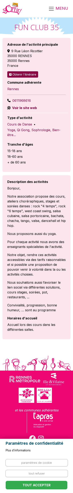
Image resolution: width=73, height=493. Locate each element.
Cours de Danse (19, 124)
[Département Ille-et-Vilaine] (53, 379)
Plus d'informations (18, 450)
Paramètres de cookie (36, 462)
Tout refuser (37, 473)
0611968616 (21, 100)
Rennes (13, 89)
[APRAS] (43, 423)
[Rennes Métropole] (24, 379)
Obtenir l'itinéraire (24, 74)
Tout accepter (36, 485)
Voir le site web (24, 108)
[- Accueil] (12, 9)
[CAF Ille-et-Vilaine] (26, 395)
